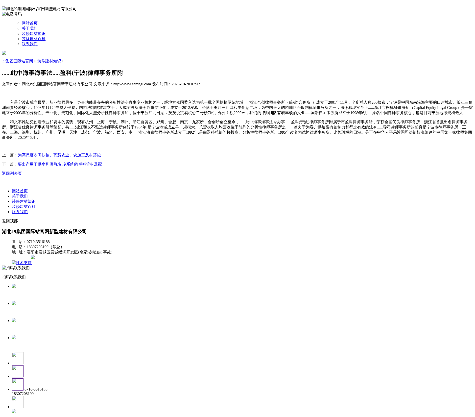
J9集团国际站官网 (17, 61)
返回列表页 (12, 173)
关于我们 (30, 28)
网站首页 (30, 23)
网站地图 (22, 257)
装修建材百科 (34, 39)
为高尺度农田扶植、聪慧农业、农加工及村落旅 (59, 155)
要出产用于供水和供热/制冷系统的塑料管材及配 (60, 164)
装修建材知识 (34, 33)
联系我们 (30, 44)
